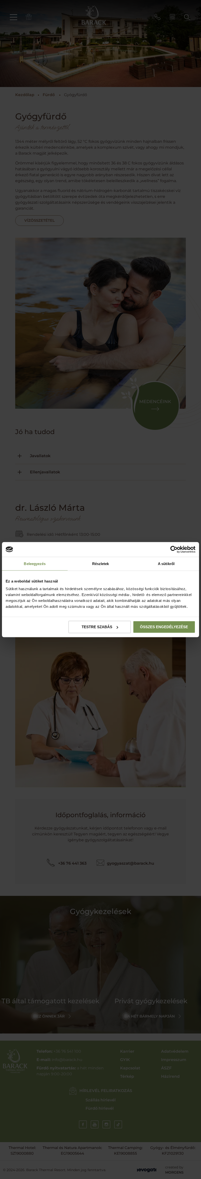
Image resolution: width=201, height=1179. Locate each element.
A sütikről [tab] (166, 563)
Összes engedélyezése (164, 627)
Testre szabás (97, 627)
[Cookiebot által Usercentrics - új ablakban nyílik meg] (173, 549)
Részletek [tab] (100, 563)
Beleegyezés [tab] (35, 563)
